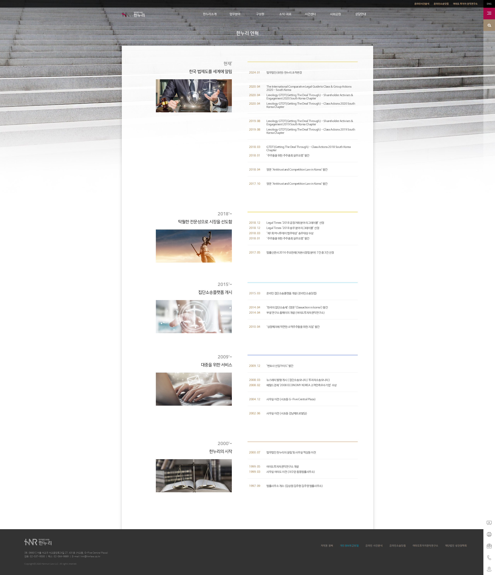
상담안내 (360, 14)
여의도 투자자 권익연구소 (465, 4)
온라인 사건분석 (373, 545)
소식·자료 (285, 14)
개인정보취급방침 (349, 545)
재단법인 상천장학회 (456, 545)
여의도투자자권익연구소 (425, 545)
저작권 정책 (327, 545)
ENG (489, 4)
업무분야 (235, 14)
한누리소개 (210, 14)
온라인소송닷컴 (441, 4)
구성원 (260, 14)
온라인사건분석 (421, 4)
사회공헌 (335, 14)
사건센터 (310, 14)
